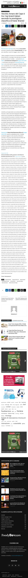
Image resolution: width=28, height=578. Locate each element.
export (10, 409)
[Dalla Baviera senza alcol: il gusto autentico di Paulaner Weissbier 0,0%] (5, 491)
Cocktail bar (13, 406)
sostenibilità (17, 423)
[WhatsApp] (15, 26)
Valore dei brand (5, 282)
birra (11, 404)
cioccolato (3, 406)
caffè (21, 404)
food (15, 409)
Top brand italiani (20, 281)
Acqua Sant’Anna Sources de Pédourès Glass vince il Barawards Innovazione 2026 (17, 332)
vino (12, 425)
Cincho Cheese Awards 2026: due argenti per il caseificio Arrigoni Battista (16, 338)
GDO (13, 411)
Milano (2, 415)
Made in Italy (11, 413)
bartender (24, 402)
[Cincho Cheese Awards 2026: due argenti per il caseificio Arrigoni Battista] (4, 338)
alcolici (8, 402)
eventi (2, 409)
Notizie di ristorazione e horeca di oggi (13, 418)
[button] (3, 6)
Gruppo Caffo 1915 (22, 60)
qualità (13, 421)
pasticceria (9, 421)
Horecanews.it (7, 276)
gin (15, 411)
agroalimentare (3, 402)
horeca (20, 411)
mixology (8, 415)
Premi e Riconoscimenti (9, 9)
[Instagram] (12, 565)
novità (2, 421)
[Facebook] (9, 26)
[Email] (18, 26)
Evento (6, 409)
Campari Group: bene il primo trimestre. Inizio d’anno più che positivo (7, 300)
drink (21, 406)
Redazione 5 (4, 23)
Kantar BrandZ (22, 279)
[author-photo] (14, 312)
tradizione (3, 425)
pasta (5, 421)
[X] (12, 26)
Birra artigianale (16, 404)
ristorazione (5, 423)
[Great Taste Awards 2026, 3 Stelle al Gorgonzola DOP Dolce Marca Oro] (4, 325)
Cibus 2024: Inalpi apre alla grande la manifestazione (21, 299)
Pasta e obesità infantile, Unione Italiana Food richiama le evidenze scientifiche (17, 472)
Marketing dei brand (5, 281)
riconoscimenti (12, 281)
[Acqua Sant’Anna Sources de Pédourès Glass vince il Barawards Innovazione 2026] (4, 332)
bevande (2, 404)
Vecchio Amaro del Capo (13, 282)
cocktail (8, 406)
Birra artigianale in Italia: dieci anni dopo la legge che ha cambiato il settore (17, 465)
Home (2, 9)
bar (20, 402)
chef (24, 404)
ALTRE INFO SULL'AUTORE (17, 320)
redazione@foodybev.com (17, 555)
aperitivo (12, 402)
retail (16, 421)
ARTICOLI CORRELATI (6, 320)
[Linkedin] (6, 26)
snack (11, 423)
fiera (13, 409)
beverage (7, 404)
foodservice (6, 411)
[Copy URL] (24, 26)
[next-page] (4, 343)
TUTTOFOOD (8, 425)
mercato (21, 413)
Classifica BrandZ (8, 279)
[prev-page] (2, 343)
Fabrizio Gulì (4, 132)
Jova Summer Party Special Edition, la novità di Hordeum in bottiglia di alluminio (18, 497)
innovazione (4, 413)
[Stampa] (21, 26)
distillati (18, 406)
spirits (23, 423)
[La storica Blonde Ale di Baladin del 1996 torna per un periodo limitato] (5, 505)
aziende (16, 402)
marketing (17, 413)
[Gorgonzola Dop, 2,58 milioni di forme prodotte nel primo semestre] (5, 480)
